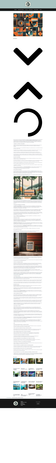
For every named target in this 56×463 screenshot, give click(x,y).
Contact (41, 9)
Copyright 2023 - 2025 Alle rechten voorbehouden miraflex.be (28, 408)
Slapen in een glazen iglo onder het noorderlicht (32, 381)
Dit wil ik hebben (9, 397)
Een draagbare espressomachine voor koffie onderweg (39, 395)
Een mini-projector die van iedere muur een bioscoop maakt (24, 382)
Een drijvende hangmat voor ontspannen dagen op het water (39, 369)
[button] (28, 57)
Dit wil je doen (31, 9)
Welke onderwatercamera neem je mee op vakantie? (24, 395)
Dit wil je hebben (36, 9)
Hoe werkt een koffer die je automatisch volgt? (39, 381)
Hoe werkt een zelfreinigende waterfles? (24, 368)
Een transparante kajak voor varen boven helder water (16, 395)
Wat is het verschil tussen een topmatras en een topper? (32, 394)
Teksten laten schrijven (21, 9)
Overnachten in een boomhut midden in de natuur (31, 369)
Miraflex (15, 9)
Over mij (26, 9)
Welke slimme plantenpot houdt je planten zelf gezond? (16, 382)
